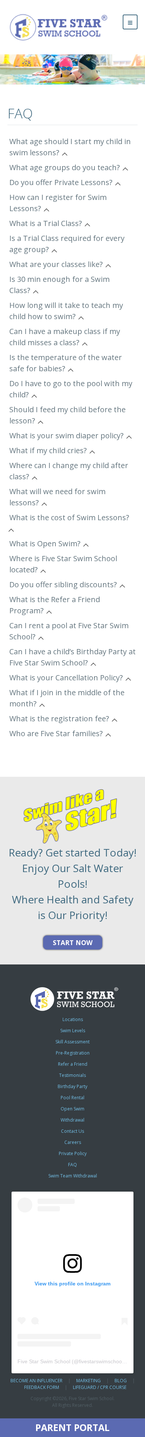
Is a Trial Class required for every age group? (67, 243)
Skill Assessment (72, 1042)
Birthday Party (72, 1086)
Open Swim (72, 1109)
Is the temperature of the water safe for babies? (65, 362)
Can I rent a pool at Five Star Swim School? (69, 631)
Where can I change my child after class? (68, 470)
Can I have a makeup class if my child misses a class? (64, 336)
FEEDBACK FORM (41, 1387)
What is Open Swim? (46, 543)
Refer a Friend (72, 1064)
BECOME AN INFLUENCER (36, 1380)
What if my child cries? (49, 450)
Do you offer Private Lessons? (62, 182)
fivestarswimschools (102, 1361)
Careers (72, 1142)
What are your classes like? (57, 264)
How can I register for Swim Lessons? (58, 202)
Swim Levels (72, 1030)
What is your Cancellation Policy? (67, 678)
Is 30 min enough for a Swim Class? (59, 284)
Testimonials (72, 1075)
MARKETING (88, 1380)
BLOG (121, 1380)
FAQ (72, 1164)
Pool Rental (72, 1097)
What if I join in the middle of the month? (67, 698)
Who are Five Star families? (57, 733)
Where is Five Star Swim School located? (63, 564)
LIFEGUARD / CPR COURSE (99, 1387)
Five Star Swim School (43, 1361)
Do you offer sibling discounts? (64, 584)
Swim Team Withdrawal (72, 1176)
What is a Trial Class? (47, 223)
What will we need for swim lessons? (57, 497)
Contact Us (72, 1131)
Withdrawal (72, 1120)
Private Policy (73, 1153)
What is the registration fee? (61, 718)
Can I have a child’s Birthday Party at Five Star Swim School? (72, 657)
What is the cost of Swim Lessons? (71, 517)
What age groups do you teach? (66, 167)
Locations (72, 1019)
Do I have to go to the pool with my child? (70, 389)
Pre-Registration (73, 1053)
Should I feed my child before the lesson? (67, 415)
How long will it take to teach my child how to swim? (66, 310)
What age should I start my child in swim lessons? (70, 147)
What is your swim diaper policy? (68, 435)
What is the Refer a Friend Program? (54, 605)
